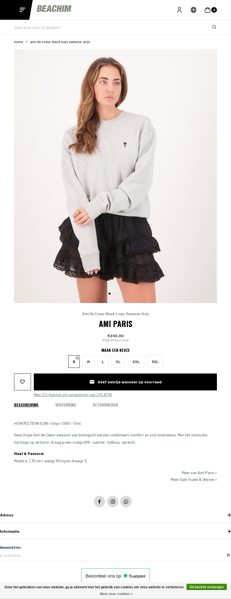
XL (118, 361)
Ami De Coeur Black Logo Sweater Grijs (60, 41)
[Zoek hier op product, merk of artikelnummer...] (210, 27)
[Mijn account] (179, 10)
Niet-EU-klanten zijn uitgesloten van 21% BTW (73, 394)
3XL (155, 361)
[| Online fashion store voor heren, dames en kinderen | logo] (55, 9)
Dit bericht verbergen (207, 587)
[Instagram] (112, 501)
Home (18, 41)
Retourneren (105, 405)
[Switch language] (193, 10)
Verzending (65, 405)
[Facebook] (99, 501)
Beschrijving (26, 405)
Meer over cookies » (116, 594)
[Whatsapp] (126, 501)
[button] (110, 294)
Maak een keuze (115, 350)
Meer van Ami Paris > (199, 472)
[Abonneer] (228, 555)
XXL (136, 361)
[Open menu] (22, 9)
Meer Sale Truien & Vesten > (194, 479)
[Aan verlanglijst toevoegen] (22, 381)
